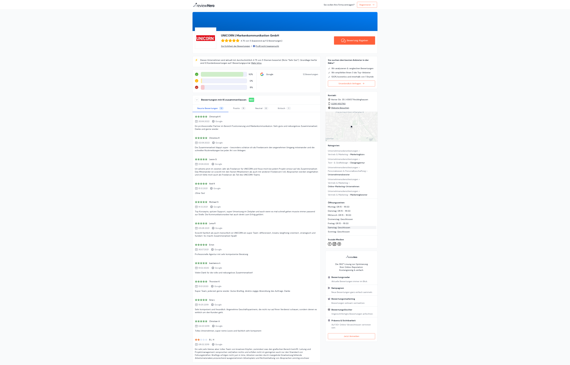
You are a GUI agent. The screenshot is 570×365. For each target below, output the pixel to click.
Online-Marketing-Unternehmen (343, 186)
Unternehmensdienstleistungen (343, 151)
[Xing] (339, 244)
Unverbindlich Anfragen (350, 83)
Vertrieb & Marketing (338, 154)
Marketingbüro (357, 154)
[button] (351, 127)
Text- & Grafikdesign (338, 162)
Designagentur (357, 162)
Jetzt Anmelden (351, 336)
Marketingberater (358, 194)
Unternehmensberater (339, 174)
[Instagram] (334, 244)
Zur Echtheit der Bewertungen (235, 46)
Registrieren (365, 4)
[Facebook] (329, 244)
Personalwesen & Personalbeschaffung (347, 171)
